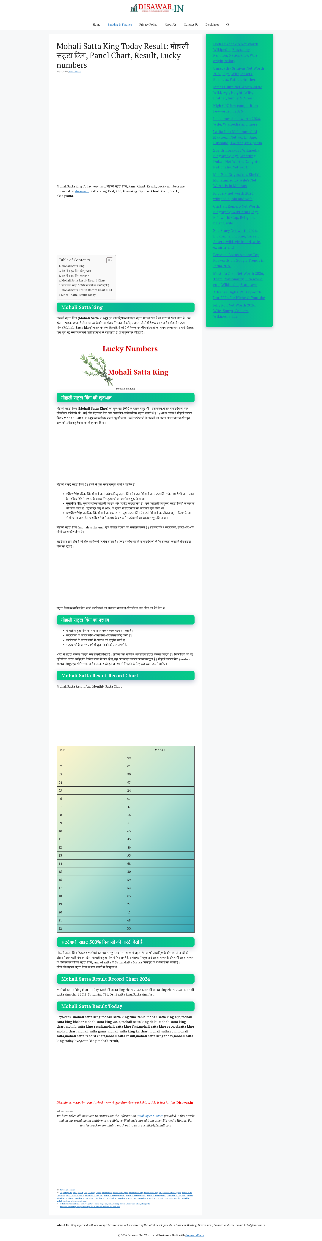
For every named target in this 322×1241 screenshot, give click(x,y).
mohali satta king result (176, 1195)
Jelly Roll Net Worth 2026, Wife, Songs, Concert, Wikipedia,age (234, 311)
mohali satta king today (83, 1198)
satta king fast (175, 1198)
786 (61, 1192)
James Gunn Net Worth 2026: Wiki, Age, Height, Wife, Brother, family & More (237, 92)
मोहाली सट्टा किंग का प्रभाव (75, 275)
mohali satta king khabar (136, 1195)
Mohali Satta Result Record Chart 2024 (86, 290)
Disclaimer (212, 24)
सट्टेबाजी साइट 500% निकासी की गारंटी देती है (85, 285)
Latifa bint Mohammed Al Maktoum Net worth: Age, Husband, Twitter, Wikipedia (237, 137)
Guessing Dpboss (94, 1192)
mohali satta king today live (105, 1198)
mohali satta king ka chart (114, 1195)
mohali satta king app (172, 1192)
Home (96, 24)
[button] (228, 24)
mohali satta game (120, 1192)
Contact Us (191, 24)
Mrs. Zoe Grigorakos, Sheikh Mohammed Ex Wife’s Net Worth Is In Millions (237, 180)
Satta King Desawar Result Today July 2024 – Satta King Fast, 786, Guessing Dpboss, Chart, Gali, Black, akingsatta (105, 1204)
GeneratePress (194, 1235)
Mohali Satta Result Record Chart (83, 280)
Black (75, 1192)
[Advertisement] (126, 105)
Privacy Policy (148, 24)
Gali (85, 1192)
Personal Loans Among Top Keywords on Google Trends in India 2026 (238, 260)
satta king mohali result (77, 1201)
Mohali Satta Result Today (78, 295)
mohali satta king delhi (75, 1195)
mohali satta (107, 1192)
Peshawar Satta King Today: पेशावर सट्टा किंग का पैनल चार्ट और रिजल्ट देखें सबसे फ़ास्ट (90, 1206)
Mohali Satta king (72, 266)
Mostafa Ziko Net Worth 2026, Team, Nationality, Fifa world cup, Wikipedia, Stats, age (238, 279)
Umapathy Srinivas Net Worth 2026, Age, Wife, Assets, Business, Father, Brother (238, 74)
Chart (80, 1192)
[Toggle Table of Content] (108, 260)
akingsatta (67, 1192)
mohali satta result (145, 1198)
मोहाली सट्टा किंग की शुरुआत (76, 271)
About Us (170, 24)
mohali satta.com (161, 1198)
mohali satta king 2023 (153, 1192)
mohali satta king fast (94, 1195)
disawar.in (82, 191)
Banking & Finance (120, 24)
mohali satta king (136, 1192)
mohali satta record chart (127, 1198)
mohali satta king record (156, 1195)
